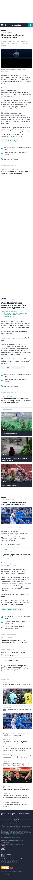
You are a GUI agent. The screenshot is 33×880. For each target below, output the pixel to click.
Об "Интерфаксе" (12, 813)
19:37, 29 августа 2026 (7, 185)
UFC (3, 368)
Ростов (13, 268)
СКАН (2, 855)
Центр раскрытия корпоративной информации (12, 858)
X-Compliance (4, 847)
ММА (8, 368)
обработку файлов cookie (14, 837)
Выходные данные (6, 873)
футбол (19, 268)
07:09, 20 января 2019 (7, 32)
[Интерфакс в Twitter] (8, 861)
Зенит (4, 609)
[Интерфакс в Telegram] (5, 861)
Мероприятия (15, 815)
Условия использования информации (11, 871)
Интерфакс (16, 25)
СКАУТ (2, 848)
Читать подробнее (16, 556)
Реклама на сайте (6, 815)
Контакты (3, 813)
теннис (4, 141)
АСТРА (2, 850)
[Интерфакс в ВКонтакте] (11, 861)
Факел (10, 609)
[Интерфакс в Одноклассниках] (16, 861)
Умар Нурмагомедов (18, 368)
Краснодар (5, 268)
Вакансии (27, 813)
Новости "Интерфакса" (6, 854)
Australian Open (13, 141)
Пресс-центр (21, 813)
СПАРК (3, 845)
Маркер (3, 849)
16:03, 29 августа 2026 (7, 300)
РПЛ (14, 609)
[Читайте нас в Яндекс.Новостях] (2, 861)
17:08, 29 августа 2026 (7, 499)
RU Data (3, 857)
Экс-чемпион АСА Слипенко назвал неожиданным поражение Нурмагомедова (15, 314)
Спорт (3, 30)
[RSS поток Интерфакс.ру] (13, 861)
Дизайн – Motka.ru (6, 874)
